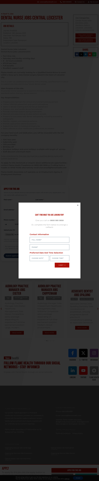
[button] (78, 205)
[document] (49, 240)
